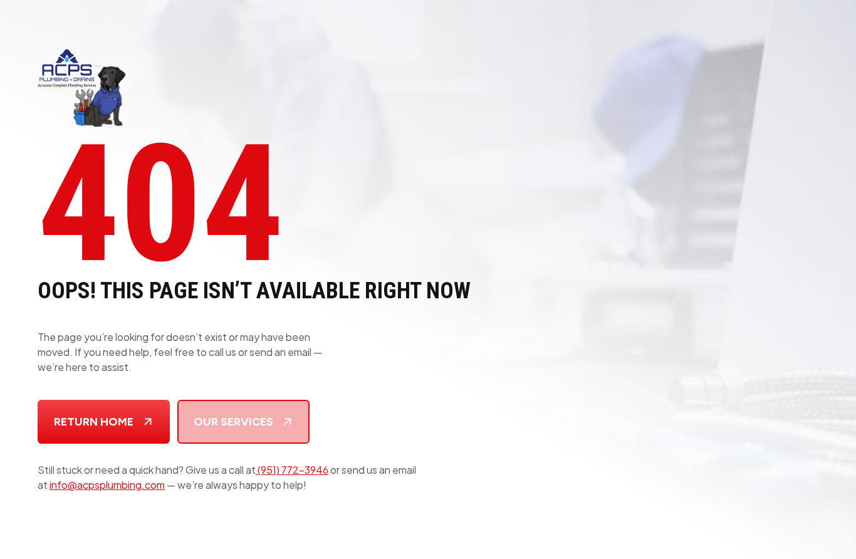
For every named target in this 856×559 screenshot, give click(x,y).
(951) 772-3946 (292, 469)
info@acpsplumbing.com (107, 484)
